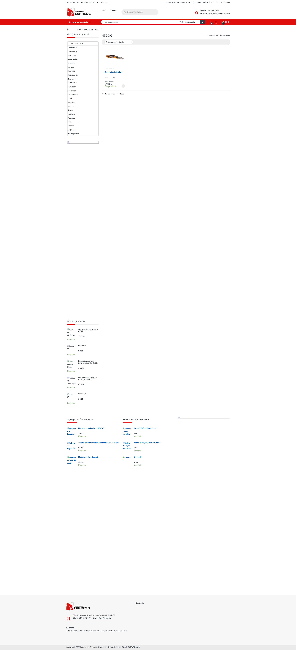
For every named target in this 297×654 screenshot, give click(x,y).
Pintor (70, 122)
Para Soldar (72, 91)
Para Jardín (72, 87)
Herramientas (109, 69)
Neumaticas (72, 79)
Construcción (72, 47)
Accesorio (71, 63)
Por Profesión (73, 95)
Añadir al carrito (122, 86)
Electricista (71, 106)
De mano (71, 67)
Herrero (70, 110)
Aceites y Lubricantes (76, 43)
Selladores (72, 55)
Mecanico (71, 118)
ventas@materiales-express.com (178, 2)
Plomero (71, 126)
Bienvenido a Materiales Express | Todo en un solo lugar (87, 2)
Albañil (70, 98)
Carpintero (72, 102)
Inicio (104, 10)
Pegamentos (72, 51)
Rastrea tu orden (202, 2)
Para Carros (72, 83)
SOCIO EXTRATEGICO (131, 647)
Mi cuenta (226, 2)
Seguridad (71, 130)
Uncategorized (73, 134)
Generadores (72, 75)
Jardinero (71, 114)
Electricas (71, 71)
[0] (210, 22)
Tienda (215, 2)
